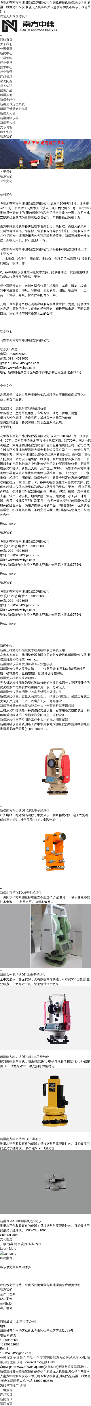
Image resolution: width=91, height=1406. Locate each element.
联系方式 (59, 1357)
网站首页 (6, 39)
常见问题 (6, 81)
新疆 (23, 1385)
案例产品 (6, 90)
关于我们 (6, 44)
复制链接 (51, 1366)
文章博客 (6, 127)
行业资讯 (6, 62)
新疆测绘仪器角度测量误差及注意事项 (26, 664)
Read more (8, 523)
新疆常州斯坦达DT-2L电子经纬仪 (23, 974)
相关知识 (6, 85)
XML (83, 1357)
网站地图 (72, 1357)
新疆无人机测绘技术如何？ (18, 677)
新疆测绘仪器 (77, 2)
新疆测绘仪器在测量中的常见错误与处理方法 (31, 691)
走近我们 (19, 1357)
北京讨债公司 (25, 1321)
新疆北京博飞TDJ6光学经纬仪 (21, 892)
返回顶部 (16, 1362)
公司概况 (6, 48)
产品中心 (33, 1357)
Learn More (8, 1248)
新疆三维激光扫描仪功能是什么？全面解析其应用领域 (37, 705)
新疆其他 (6, 94)
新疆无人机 (7, 113)
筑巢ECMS (47, 1362)
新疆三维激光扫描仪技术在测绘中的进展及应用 (32, 650)
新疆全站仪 (7, 99)
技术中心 (6, 67)
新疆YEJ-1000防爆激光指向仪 (21, 1221)
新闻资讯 (46, 1357)
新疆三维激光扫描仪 (14, 108)
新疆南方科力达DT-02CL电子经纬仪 (24, 810)
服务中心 (6, 131)
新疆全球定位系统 (12, 104)
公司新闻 (6, 57)
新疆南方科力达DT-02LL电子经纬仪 (24, 1056)
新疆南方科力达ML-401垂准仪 (20, 1139)
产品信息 (6, 76)
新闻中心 (6, 53)
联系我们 (6, 136)
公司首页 (6, 1357)
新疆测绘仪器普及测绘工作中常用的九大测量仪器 (34, 719)
